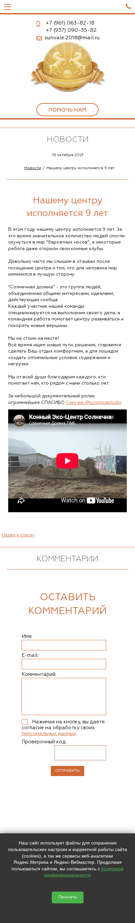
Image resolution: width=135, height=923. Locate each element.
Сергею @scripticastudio (94, 402)
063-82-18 (70, 23)
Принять (67, 897)
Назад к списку (18, 535)
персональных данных (49, 733)
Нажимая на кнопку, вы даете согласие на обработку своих (63, 727)
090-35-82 (71, 30)
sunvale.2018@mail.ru (72, 38)
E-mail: (30, 655)
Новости (32, 168)
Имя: (27, 636)
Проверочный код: (44, 741)
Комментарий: (39, 674)
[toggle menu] (7, 6)
